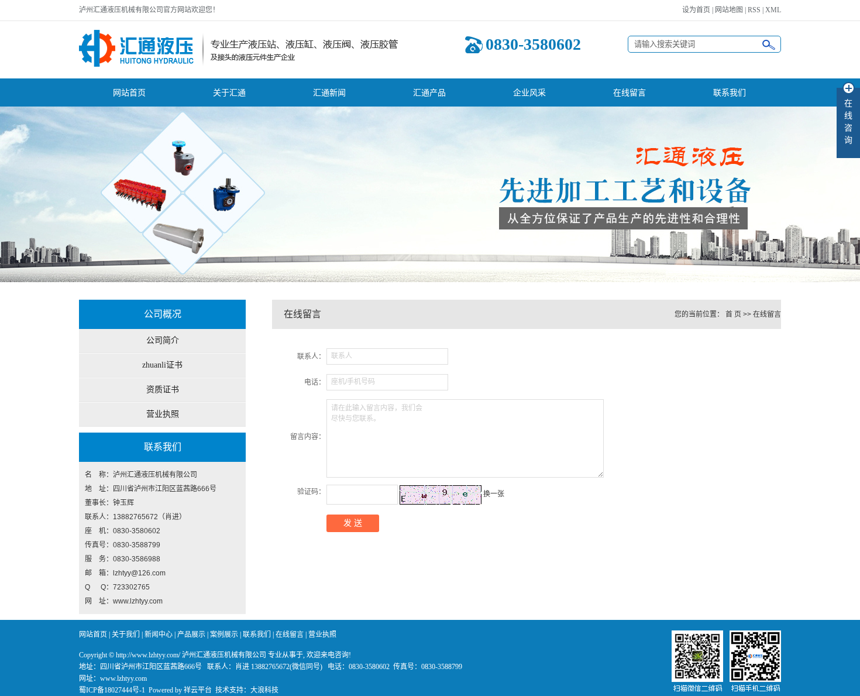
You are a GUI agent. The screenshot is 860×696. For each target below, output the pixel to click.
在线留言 (629, 92)
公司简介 (162, 340)
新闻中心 (159, 634)
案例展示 (224, 634)
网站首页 (129, 92)
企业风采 (529, 92)
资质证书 (162, 389)
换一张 (493, 494)
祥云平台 (198, 690)
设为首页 (696, 10)
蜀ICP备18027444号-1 (112, 690)
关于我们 (126, 634)
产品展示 (191, 634)
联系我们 (729, 92)
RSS (754, 10)
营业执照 (162, 414)
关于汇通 (229, 92)
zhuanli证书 (162, 365)
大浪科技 (264, 690)
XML (773, 10)
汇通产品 (429, 92)
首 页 (733, 314)
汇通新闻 (329, 92)
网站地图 (729, 10)
